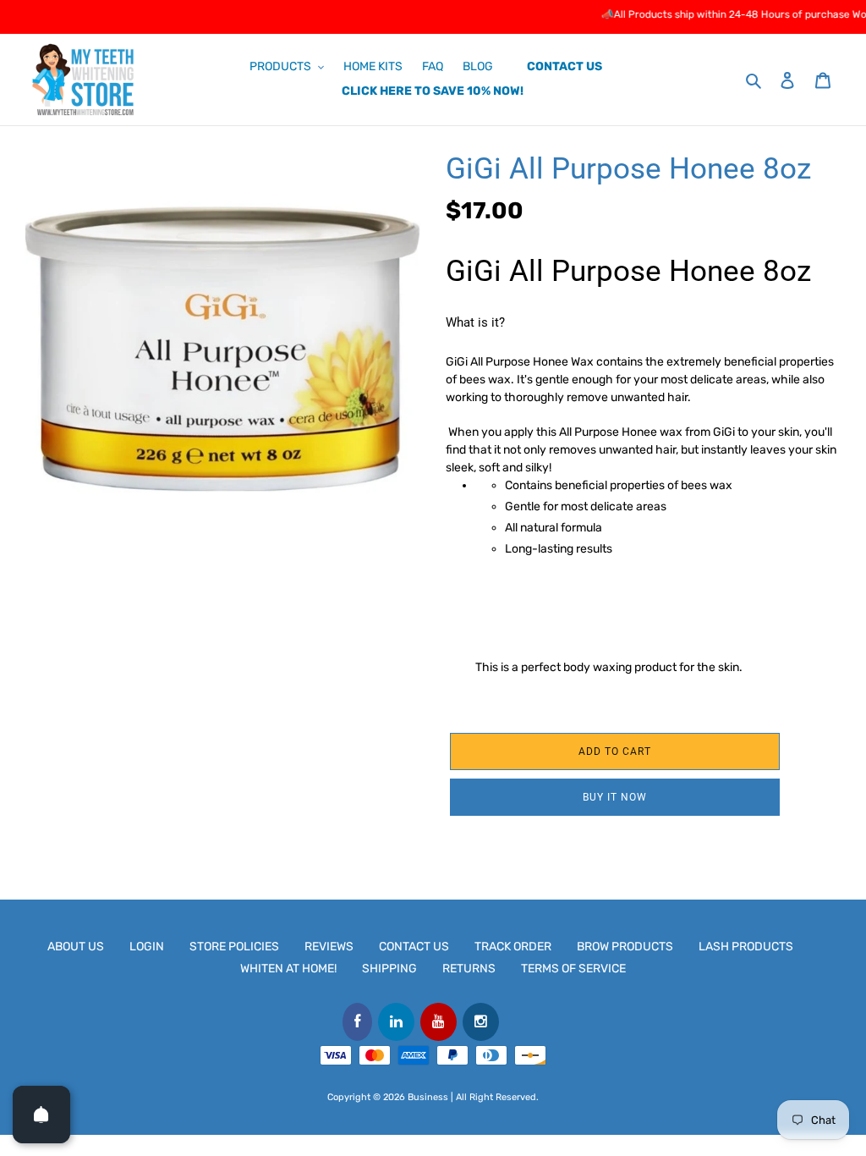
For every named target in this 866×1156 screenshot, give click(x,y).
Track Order (512, 946)
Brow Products (625, 946)
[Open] (41, 1114)
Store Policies (234, 946)
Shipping (389, 968)
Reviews (329, 946)
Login (146, 946)
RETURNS (469, 968)
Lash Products (746, 946)
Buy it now (615, 797)
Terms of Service (573, 968)
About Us (75, 946)
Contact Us (414, 946)
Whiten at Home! (288, 968)
